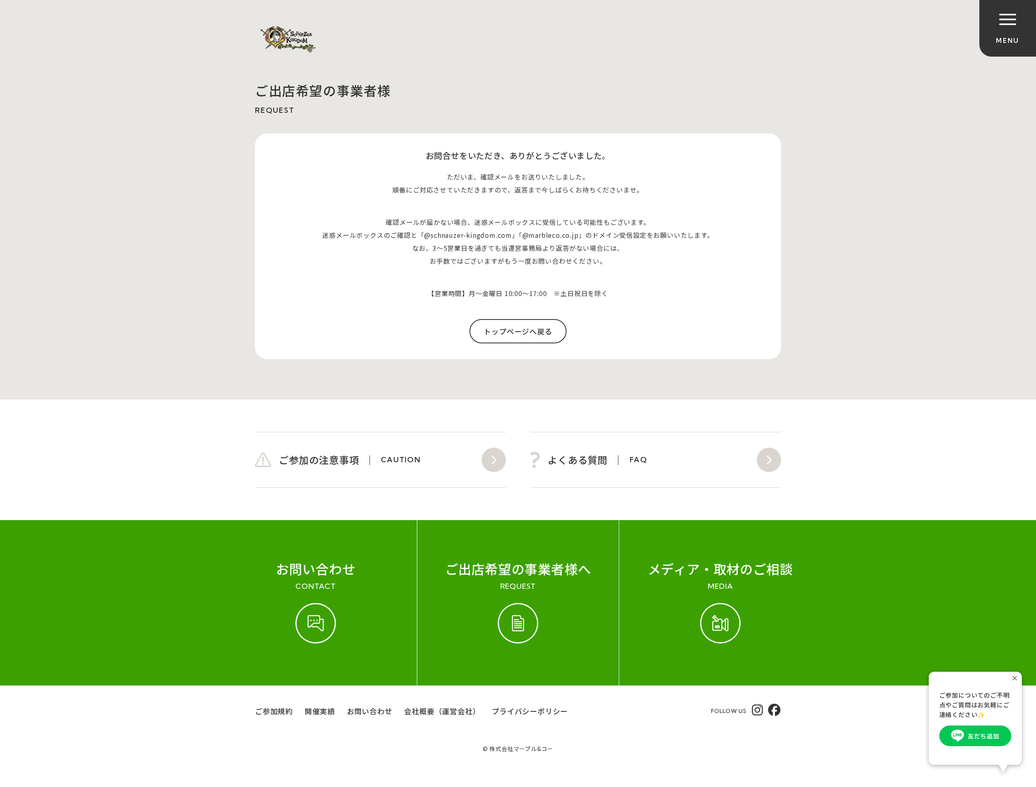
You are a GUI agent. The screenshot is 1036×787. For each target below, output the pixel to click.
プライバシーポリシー (530, 711)
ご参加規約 (274, 711)
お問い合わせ (370, 711)
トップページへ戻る (518, 331)
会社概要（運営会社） (442, 711)
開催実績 (320, 711)
